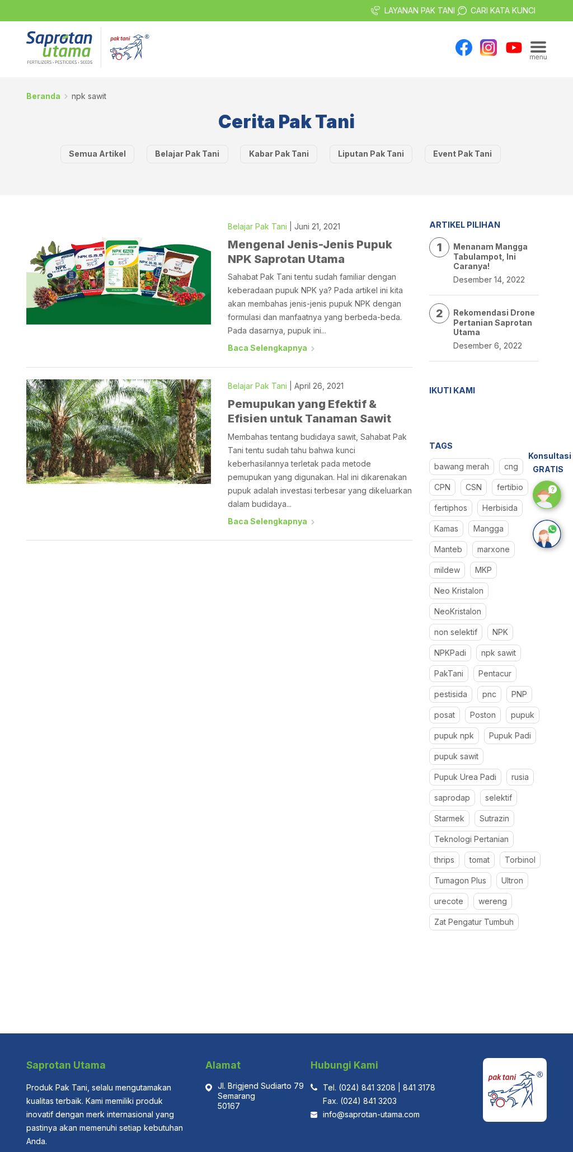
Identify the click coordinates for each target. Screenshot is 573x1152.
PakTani (448, 673)
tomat (479, 859)
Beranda (43, 96)
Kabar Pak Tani (279, 153)
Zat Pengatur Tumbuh (474, 922)
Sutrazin (494, 818)
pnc (489, 694)
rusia (520, 777)
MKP (483, 570)
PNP (519, 694)
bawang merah (461, 466)
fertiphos (450, 507)
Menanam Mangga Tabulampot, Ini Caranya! (490, 256)
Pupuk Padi (510, 735)
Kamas (446, 528)
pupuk (522, 715)
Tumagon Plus (460, 880)
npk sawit (498, 652)
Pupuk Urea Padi (465, 777)
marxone (493, 549)
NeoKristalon (457, 611)
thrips (444, 859)
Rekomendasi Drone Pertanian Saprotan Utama (494, 322)
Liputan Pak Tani (371, 153)
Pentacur (494, 673)
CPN (442, 487)
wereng (492, 901)
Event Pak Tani (462, 153)
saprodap (452, 797)
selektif (498, 797)
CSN (474, 487)
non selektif (455, 632)
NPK (500, 632)
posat (444, 715)
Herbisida (500, 507)
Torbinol (520, 859)
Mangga (488, 528)
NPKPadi (450, 652)
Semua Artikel (97, 153)
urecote (448, 901)
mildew (447, 570)
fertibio (510, 487)
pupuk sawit (456, 756)
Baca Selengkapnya (267, 347)
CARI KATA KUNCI (503, 10)
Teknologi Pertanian (471, 839)
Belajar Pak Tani (187, 153)
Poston (483, 715)
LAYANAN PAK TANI (419, 10)
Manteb (448, 549)
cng (511, 466)
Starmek (449, 818)
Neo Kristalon (458, 590)
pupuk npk (454, 735)
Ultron (512, 880)
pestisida (450, 694)
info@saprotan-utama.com (371, 1114)
